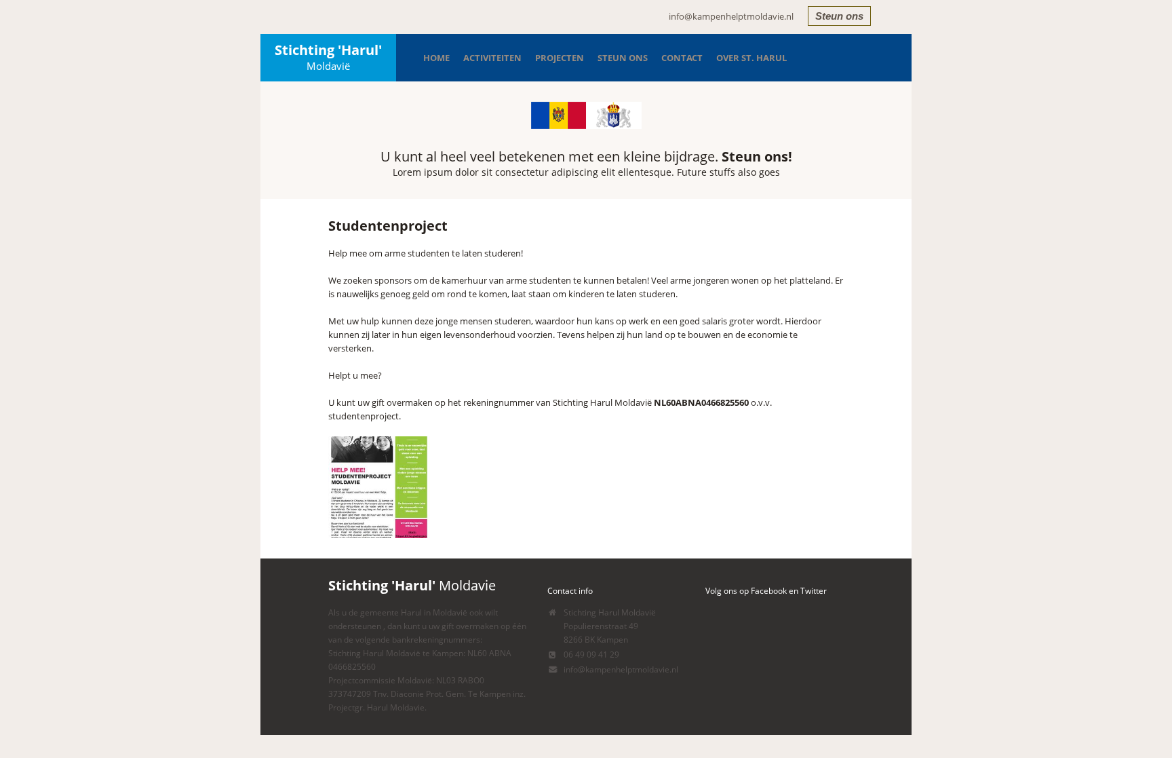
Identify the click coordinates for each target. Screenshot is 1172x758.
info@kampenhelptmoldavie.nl (731, 16)
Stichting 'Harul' (328, 57)
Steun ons (839, 16)
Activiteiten (492, 58)
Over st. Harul (751, 58)
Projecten (559, 58)
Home (436, 58)
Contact (682, 58)
